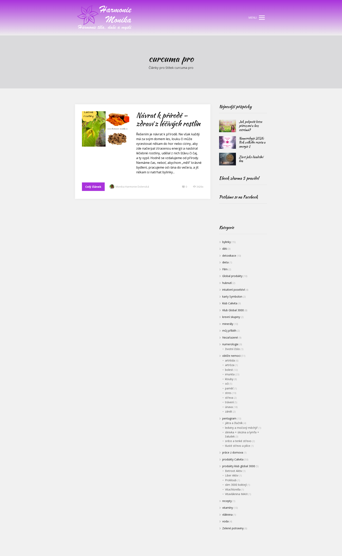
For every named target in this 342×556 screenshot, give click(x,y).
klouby (229, 379)
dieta (225, 262)
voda (225, 521)
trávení (229, 402)
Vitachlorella (232, 489)
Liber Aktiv (231, 475)
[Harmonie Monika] (104, 17)
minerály (227, 324)
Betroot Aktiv (233, 471)
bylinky (226, 242)
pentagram (229, 418)
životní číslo (232, 349)
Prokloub (231, 480)
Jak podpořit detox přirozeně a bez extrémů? (250, 126)
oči (227, 383)
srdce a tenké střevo (238, 441)
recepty (227, 501)
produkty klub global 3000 (238, 466)
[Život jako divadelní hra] (227, 159)
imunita (230, 374)
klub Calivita (229, 303)
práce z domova (232, 452)
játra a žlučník (234, 423)
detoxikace (229, 255)
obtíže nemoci (231, 356)
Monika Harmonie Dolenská (132, 186)
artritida (230, 360)
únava (229, 407)
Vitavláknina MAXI (236, 494)
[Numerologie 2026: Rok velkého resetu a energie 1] (227, 142)
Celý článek (93, 187)
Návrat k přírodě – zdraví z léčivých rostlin (168, 119)
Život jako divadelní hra (251, 159)
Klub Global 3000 (233, 310)
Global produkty (232, 276)
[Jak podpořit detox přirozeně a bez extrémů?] (227, 126)
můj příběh (229, 330)
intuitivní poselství (233, 289)
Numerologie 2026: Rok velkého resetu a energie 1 (252, 142)
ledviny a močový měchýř (241, 428)
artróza (229, 365)
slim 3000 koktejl (236, 485)
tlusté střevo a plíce (237, 446)
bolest (229, 370)
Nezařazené (230, 337)
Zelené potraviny (233, 528)
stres (228, 393)
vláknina (227, 514)
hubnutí (227, 283)
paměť (229, 388)
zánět (228, 411)
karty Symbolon (232, 296)
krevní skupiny (231, 317)
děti (224, 248)
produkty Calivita (232, 459)
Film (225, 269)
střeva (229, 397)
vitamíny (227, 508)
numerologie (230, 344)
